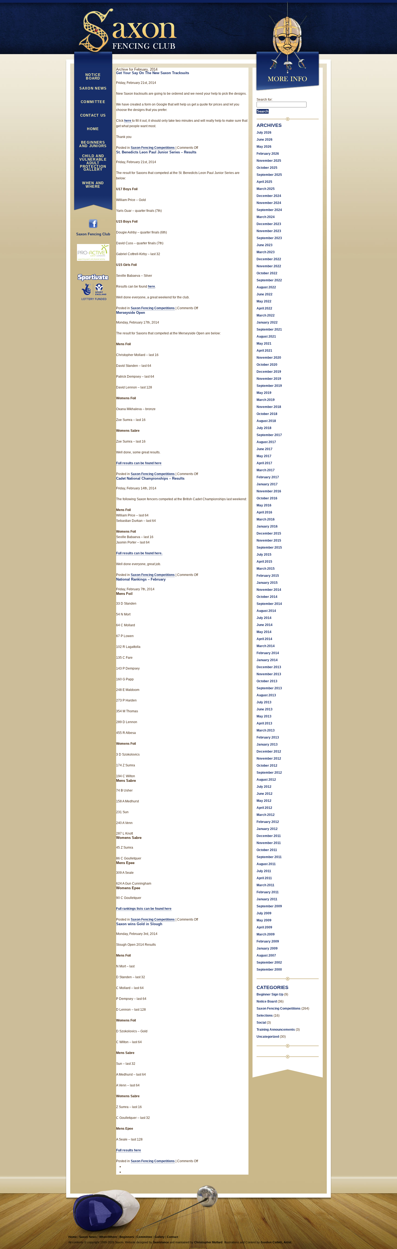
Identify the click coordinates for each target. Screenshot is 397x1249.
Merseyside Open (130, 313)
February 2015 (268, 576)
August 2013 (266, 695)
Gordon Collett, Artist (276, 1242)
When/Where (108, 1236)
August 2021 (266, 336)
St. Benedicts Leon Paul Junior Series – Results (156, 152)
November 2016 (269, 491)
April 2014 (264, 639)
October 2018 (267, 414)
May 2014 (264, 632)
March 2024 (266, 217)
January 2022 (267, 322)
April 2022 (264, 308)
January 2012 (267, 829)
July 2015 (264, 554)
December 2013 (269, 667)
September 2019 (269, 386)
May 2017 (264, 456)
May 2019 (264, 393)
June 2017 (264, 449)
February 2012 (268, 822)
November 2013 (269, 674)
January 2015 (267, 583)
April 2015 (264, 561)
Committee (93, 102)
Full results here (128, 1150)
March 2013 (266, 730)
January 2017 (267, 484)
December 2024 (269, 196)
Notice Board (93, 76)
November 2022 (269, 266)
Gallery (93, 170)
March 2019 (266, 400)
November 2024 (269, 203)
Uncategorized (268, 1037)
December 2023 (269, 224)
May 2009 (264, 920)
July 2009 (264, 913)
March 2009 (266, 934)
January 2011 (267, 899)
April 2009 (264, 927)
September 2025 (269, 175)
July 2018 (264, 428)
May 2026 (264, 147)
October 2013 (267, 681)
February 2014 (268, 653)
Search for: (264, 99)
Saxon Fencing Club (93, 234)
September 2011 (269, 857)
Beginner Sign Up (270, 994)
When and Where (93, 185)
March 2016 (266, 519)
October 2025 (267, 168)
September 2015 (269, 547)
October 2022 (267, 273)
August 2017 (266, 442)
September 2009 (269, 906)
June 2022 (264, 294)
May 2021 (264, 343)
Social (261, 1022)
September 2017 (269, 435)
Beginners (126, 1236)
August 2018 (266, 421)
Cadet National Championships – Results (150, 478)
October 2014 (267, 597)
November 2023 (269, 231)
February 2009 (268, 941)
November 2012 (269, 758)
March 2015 (266, 569)
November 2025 (269, 161)
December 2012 (269, 751)
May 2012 (264, 801)
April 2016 (264, 512)
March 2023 (266, 252)
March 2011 (265, 885)
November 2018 (269, 407)
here (128, 121)
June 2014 (264, 625)
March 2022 (266, 315)
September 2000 (269, 969)
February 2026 (268, 154)
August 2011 (266, 864)
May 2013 (264, 716)
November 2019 (269, 379)
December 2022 (269, 259)
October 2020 (267, 365)
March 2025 (266, 189)
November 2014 (269, 590)
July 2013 (264, 702)
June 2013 (264, 709)
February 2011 (268, 892)
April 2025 (264, 182)
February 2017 (268, 477)
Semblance (161, 1242)
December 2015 (269, 533)
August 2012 (266, 780)
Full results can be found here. (139, 553)
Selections (265, 1015)
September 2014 (269, 604)
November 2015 (269, 540)
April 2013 (264, 723)
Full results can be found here (139, 463)
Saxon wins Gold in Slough (139, 924)
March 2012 (266, 815)
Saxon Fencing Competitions (153, 148)
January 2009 (267, 948)
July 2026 (264, 132)
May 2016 (264, 505)
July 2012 (264, 787)
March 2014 (266, 646)
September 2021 (269, 329)
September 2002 (269, 962)
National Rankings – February (141, 579)
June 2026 (264, 139)
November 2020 (269, 358)
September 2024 (269, 210)
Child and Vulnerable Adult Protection (93, 158)
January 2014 (267, 660)
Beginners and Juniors (93, 144)
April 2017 (264, 463)
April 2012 (264, 808)
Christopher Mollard (208, 1242)
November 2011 (269, 843)
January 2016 (267, 526)
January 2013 (267, 744)
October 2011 (267, 850)
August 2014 (266, 611)
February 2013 (268, 737)
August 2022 (266, 287)
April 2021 (264, 350)
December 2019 (269, 372)
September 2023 (269, 238)
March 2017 (266, 470)
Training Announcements (276, 1030)
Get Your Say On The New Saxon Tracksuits (152, 73)
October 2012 (267, 765)
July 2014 (264, 618)
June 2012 (264, 794)
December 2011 (269, 836)
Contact (172, 1236)
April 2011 (264, 878)
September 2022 (269, 280)
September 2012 (269, 773)
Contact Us (93, 115)
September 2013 (269, 688)
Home (93, 129)
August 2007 (266, 955)
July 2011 (264, 871)
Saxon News (93, 88)
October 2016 (267, 498)
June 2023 (264, 245)
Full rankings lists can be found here (143, 909)
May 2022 (264, 301)
